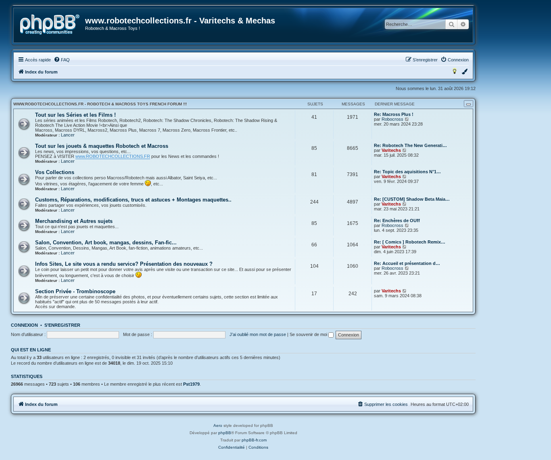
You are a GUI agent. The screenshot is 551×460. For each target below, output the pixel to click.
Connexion (24, 325)
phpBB (224, 433)
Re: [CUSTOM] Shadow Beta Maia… (412, 199)
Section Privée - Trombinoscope (75, 291)
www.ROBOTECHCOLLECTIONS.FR (112, 156)
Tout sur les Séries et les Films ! (75, 115)
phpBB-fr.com (254, 440)
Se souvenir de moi (309, 334)
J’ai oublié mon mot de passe (258, 334)
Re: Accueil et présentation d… (407, 263)
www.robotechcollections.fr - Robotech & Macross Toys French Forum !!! (100, 104)
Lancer (68, 134)
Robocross (392, 119)
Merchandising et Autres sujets (74, 221)
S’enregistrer (62, 325)
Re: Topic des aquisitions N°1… (407, 171)
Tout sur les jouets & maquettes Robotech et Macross (101, 146)
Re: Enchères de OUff (397, 220)
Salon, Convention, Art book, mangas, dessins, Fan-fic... (106, 242)
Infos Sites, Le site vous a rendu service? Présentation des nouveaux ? (124, 264)
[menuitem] (62, 60)
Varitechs (391, 150)
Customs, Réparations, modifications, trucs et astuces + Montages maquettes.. (133, 200)
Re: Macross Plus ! (393, 114)
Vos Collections (54, 172)
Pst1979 (191, 384)
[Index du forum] (50, 24)
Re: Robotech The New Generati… (410, 145)
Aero (217, 425)
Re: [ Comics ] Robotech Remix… (409, 241)
